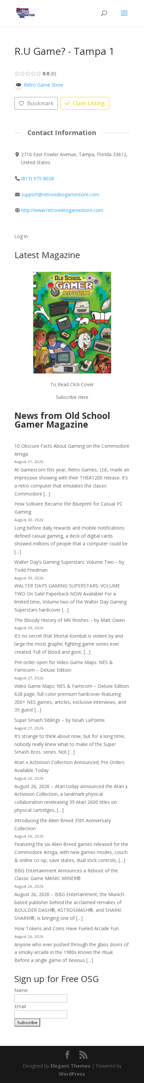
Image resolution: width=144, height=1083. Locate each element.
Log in (21, 236)
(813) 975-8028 (37, 178)
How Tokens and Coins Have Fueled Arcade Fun (66, 928)
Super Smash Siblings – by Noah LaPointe (59, 720)
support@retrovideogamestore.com (60, 194)
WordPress (72, 1074)
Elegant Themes (70, 1066)
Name (21, 990)
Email (20, 1006)
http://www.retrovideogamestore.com (62, 210)
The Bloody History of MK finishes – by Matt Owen (69, 620)
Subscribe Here (72, 397)
